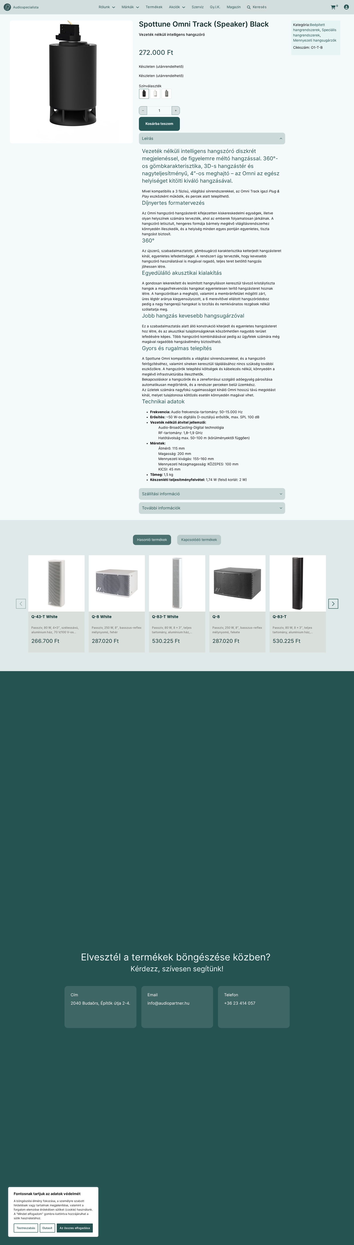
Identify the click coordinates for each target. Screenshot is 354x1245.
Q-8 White (101, 616)
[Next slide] (333, 604)
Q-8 (216, 616)
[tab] (152, 540)
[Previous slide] (21, 604)
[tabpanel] (177, 603)
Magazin (234, 7)
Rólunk (104, 7)
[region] (53, 1212)
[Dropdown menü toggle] (113, 7)
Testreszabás (26, 1228)
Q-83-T (280, 616)
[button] (127, 26)
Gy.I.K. (215, 7)
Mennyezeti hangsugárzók (314, 40)
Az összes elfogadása (75, 1228)
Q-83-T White (165, 616)
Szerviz (198, 7)
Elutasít (47, 1228)
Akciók (174, 7)
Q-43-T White (44, 616)
